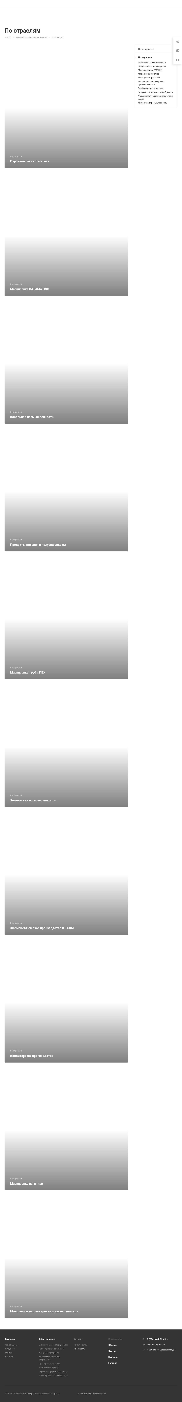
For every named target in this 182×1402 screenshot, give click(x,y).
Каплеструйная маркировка (51, 1349)
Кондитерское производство (152, 66)
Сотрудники (10, 1349)
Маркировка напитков (148, 74)
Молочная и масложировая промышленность (151, 83)
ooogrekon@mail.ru (156, 1345)
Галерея (112, 1363)
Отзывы (8, 1353)
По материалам (146, 49)
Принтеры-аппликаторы (49, 1364)
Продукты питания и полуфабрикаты (155, 92)
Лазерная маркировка (49, 1353)
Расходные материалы (49, 1368)
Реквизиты (9, 1357)
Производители (11, 1345)
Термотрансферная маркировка (53, 1371)
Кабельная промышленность (152, 62)
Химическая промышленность (152, 103)
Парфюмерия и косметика (150, 88)
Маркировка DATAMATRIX (150, 70)
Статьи (112, 1351)
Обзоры (112, 1345)
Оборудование (47, 1339)
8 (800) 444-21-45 (148, 3)
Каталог (78, 1339)
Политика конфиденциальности (92, 1393)
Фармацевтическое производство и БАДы (155, 97)
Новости (113, 1357)
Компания (10, 1339)
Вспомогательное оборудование (53, 1345)
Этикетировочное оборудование (53, 1375)
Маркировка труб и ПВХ (149, 78)
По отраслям (145, 57)
